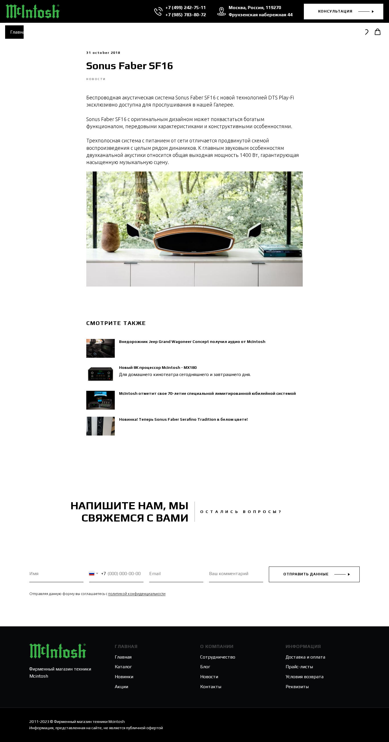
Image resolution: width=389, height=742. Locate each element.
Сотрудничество (217, 657)
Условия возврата (305, 676)
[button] (343, 11)
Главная (18, 32)
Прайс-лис (296, 666)
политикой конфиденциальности (136, 594)
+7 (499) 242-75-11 (185, 7)
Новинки (124, 676)
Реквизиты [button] (297, 686)
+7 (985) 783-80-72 (185, 14)
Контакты (210, 686)
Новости (209, 676)
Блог (205, 666)
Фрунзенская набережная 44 (260, 14)
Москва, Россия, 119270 (255, 7)
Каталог (123, 666)
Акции (121, 686)
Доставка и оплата (305, 657)
